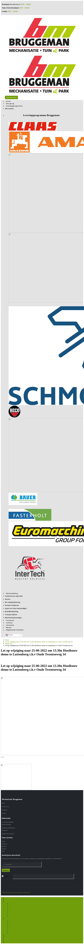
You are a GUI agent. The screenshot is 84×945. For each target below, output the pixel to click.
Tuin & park (13, 916)
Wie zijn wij (10, 104)
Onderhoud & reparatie (14, 596)
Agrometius (13, 911)
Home (8, 101)
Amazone (4, 844)
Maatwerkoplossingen (13, 618)
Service (7, 599)
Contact (9, 623)
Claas (3, 841)
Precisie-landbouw (12, 605)
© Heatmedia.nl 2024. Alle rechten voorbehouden (16, 892)
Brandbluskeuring (11, 611)
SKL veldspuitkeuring (12, 602)
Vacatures (10, 625)
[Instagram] (2, 881)
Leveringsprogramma (14, 106)
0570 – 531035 (26, 4)
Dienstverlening (12, 593)
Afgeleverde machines (14, 630)
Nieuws (8, 627)
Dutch (10, 635)
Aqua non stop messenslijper (16, 608)
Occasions (10, 620)
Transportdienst (11, 615)
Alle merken (9, 109)
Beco (3, 851)
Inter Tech (12, 915)
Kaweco (4, 846)
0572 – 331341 (13, 11)
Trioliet (4, 849)
